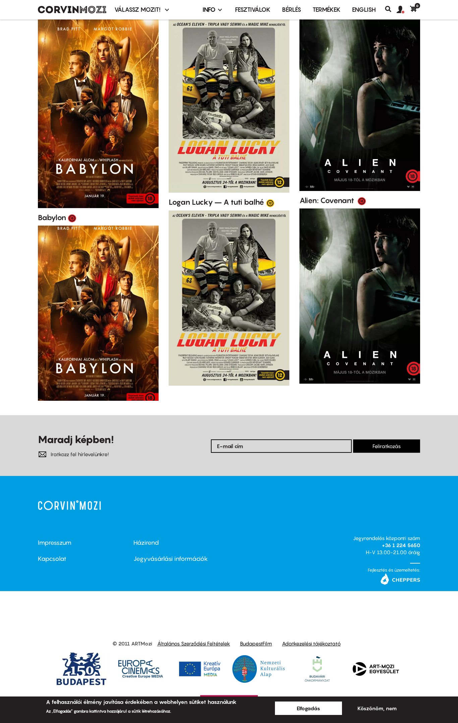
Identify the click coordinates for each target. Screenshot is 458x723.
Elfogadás (308, 708)
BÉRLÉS (291, 9)
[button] (403, 9)
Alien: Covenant (327, 200)
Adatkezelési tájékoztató (311, 643)
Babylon (52, 217)
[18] (72, 218)
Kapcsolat (52, 558)
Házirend (146, 542)
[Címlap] (72, 9)
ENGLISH (364, 9)
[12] (270, 202)
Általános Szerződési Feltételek (193, 643)
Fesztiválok (253, 9)
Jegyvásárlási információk (170, 558)
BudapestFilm (256, 643)
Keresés (391, 9)
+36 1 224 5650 (401, 545)
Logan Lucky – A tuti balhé (216, 202)
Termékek (326, 9)
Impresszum (54, 542)
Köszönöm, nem (377, 708)
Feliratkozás (387, 446)
